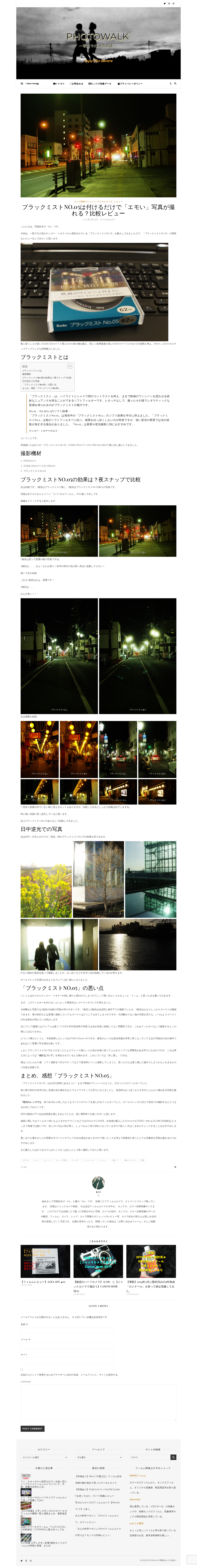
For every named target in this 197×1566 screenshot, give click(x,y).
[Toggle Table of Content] (68, 366)
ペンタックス (89, 1160)
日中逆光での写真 (31, 381)
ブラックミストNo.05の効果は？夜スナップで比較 (47, 377)
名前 (24, 1324)
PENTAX (25, 1160)
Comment (26, 1381)
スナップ (47, 1160)
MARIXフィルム (138, 1475)
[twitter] (165, 3)
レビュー (118, 202)
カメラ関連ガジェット (85, 202)
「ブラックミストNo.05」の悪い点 (39, 384)
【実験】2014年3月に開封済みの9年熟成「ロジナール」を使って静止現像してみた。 (150, 1286)
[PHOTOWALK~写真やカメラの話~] (98, 43)
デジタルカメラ (105, 202)
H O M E (59, 83)
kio (25, 1167)
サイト (24, 1354)
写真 (142, 1160)
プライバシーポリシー (132, 83)
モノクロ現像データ (101, 83)
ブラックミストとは (32, 370)
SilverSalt (135, 1499)
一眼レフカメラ (129, 1160)
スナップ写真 (61, 1160)
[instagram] (169, 3)
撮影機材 (26, 374)
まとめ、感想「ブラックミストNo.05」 (41, 388)
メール (25, 1339)
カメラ (36, 1160)
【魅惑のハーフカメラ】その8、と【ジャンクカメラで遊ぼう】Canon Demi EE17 (98, 1286)
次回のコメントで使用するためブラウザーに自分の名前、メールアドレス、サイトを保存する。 (70, 1374)
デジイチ (75, 1160)
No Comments (107, 219)
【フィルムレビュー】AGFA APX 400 (43, 1282)
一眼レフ (115, 1160)
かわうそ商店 (136, 1523)
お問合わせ (77, 83)
